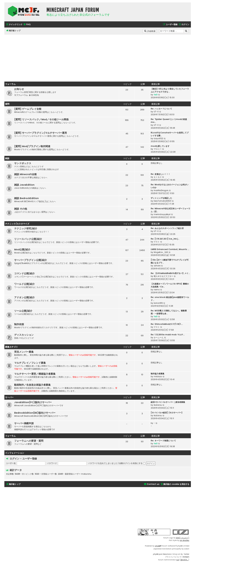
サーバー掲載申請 (24, 423)
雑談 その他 (20, 208)
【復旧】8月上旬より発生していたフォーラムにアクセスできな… (170, 90)
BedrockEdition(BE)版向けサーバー (35, 412)
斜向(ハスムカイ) (182, 538)
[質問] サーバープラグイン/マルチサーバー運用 (40, 132)
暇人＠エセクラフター (163, 276)
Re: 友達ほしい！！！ (160, 174)
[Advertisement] (97, 57)
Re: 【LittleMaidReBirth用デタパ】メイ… (170, 273)
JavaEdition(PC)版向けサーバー (33, 402)
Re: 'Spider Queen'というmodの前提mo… (169, 120)
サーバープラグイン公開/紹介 (30, 260)
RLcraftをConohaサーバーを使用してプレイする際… (170, 134)
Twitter (186, 554)
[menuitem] (26, 24)
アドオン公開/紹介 (24, 297)
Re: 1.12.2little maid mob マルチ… (168, 334)
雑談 (7, 158)
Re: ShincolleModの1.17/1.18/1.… (167, 324)
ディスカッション (24, 334)
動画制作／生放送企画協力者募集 (32, 384)
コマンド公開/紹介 (24, 273)
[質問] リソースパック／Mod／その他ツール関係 (41, 119)
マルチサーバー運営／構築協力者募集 (35, 373)
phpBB (157, 546)
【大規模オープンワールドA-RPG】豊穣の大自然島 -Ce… (170, 285)
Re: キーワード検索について (163, 440)
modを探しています (160, 146)
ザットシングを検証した (161, 198)
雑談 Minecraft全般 (25, 174)
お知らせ (19, 89)
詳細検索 (152, 31)
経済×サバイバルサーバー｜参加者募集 (168, 402)
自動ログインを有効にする (131, 463)
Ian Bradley (184, 540)
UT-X (156, 111)
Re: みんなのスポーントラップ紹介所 (167, 228)
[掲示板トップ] (24, 11)
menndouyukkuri (162, 214)
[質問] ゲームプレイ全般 (27, 109)
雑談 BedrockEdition (26, 198)
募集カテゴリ (11, 346)
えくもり (158, 177)
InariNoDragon (161, 190)
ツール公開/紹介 (23, 310)
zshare (157, 265)
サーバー (9, 397)
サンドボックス (22, 163)
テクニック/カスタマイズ (17, 223)
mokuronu (86, 474)
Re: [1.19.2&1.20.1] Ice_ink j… (165, 238)
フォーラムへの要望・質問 (28, 440)
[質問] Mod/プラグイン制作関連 (32, 146)
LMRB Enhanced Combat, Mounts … (170, 249)
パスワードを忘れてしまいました (102, 463)
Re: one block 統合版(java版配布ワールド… (170, 298)
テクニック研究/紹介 (25, 228)
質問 (7, 104)
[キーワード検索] (186, 31)
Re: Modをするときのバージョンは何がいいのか (169, 186)
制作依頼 (19, 324)
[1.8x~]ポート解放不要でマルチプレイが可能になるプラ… (170, 261)
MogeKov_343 (161, 252)
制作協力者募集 (157, 373)
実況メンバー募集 (24, 351)
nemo (157, 289)
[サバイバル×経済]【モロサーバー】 (167, 412)
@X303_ (184, 560)
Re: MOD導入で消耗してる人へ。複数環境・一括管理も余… (169, 312)
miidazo (158, 376)
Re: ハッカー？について (161, 108)
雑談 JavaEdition (24, 184)
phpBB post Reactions (162, 554)
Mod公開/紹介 (22, 249)
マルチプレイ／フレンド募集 (30, 362)
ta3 (156, 94)
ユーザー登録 (29, 458)
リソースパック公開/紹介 (28, 239)
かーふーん (159, 337)
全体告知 (35, 95)
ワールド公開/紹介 (24, 284)
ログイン (14, 458)
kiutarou (158, 405)
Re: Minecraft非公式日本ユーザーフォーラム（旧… (170, 210)
